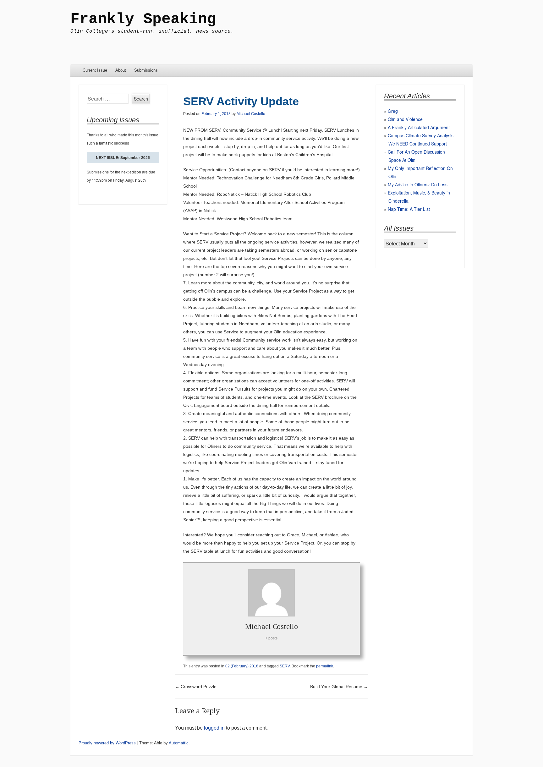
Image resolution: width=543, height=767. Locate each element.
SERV (285, 666)
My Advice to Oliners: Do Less (417, 184)
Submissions (146, 70)
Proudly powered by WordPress (107, 743)
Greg (393, 111)
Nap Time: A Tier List (409, 209)
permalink (324, 666)
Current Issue (95, 70)
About (120, 70)
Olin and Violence (405, 119)
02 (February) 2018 (241, 666)
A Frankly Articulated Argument (419, 127)
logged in (214, 728)
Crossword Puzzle (196, 686)
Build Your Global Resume (339, 686)
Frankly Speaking (143, 19)
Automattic (179, 743)
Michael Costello (251, 114)
